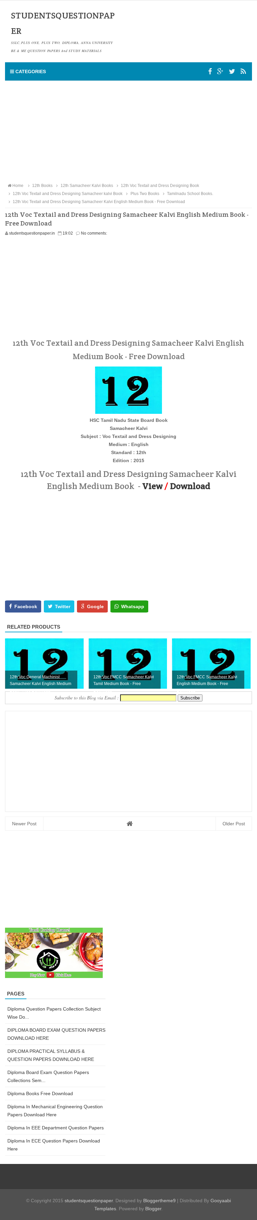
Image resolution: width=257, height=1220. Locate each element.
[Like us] (210, 71)
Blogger (153, 1208)
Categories (30, 71)
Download (190, 485)
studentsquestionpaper (89, 1200)
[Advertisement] (128, 131)
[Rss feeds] (243, 71)
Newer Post (24, 823)
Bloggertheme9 (159, 1200)
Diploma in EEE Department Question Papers (55, 1127)
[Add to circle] (220, 71)
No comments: (94, 233)
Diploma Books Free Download (40, 1093)
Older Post (234, 823)
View (152, 485)
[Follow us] (232, 71)
